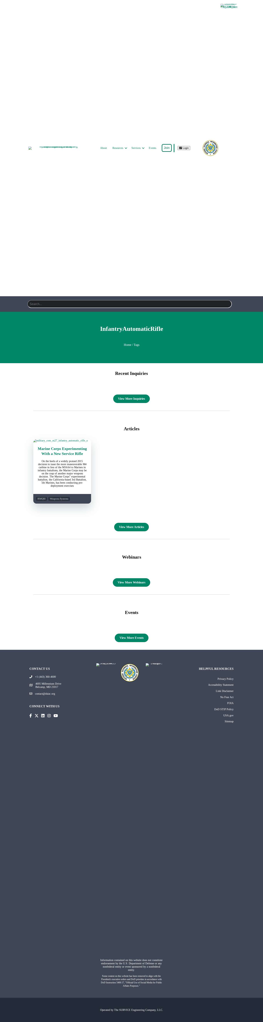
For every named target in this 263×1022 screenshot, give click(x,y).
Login (185, 148)
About (103, 148)
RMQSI (41, 498)
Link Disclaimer (225, 690)
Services (136, 148)
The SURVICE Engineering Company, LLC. (138, 1009)
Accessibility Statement (221, 684)
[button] (126, 148)
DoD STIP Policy (224, 709)
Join (167, 147)
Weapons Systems (59, 498)
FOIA (230, 703)
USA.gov (228, 715)
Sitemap (229, 721)
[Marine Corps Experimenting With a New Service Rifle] (62, 440)
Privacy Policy (226, 678)
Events (152, 148)
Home (127, 344)
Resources (117, 148)
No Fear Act (227, 697)
